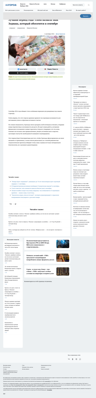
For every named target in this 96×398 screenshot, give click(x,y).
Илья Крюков (60, 34)
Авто (45, 4)
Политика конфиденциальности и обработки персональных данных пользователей (10, 372)
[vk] (10, 204)
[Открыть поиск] (88, 4)
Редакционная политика (46, 365)
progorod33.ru (48, 381)
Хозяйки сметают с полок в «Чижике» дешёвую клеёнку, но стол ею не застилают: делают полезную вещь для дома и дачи (33, 215)
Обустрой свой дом (43, 10)
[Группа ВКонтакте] (22, 69)
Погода (53, 4)
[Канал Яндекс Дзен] (22, 72)
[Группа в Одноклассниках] (72, 359)
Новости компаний (45, 369)
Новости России (34, 4)
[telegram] (15, 204)
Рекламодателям (28, 10)
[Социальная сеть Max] (51, 72)
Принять (85, 16)
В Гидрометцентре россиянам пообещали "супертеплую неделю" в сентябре (35, 186)
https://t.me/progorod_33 (39, 384)
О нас (23, 365)
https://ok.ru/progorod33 (28, 384)
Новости (22, 4)
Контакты (43, 367)
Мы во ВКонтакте (57, 10)
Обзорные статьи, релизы (27, 367)
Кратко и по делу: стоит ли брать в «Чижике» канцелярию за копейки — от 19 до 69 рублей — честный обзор (35, 223)
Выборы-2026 (24, 6)
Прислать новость (78, 5)
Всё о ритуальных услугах (12, 10)
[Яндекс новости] (51, 69)
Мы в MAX (69, 10)
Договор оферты (25, 369)
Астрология (21, 28)
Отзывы (5, 369)
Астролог (12, 28)
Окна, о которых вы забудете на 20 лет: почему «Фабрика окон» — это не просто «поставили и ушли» (35, 231)
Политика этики (6, 367)
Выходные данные (7, 365)
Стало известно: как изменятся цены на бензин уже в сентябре (31, 188)
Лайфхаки (62, 4)
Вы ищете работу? (81, 10)
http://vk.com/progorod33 (16, 384)
